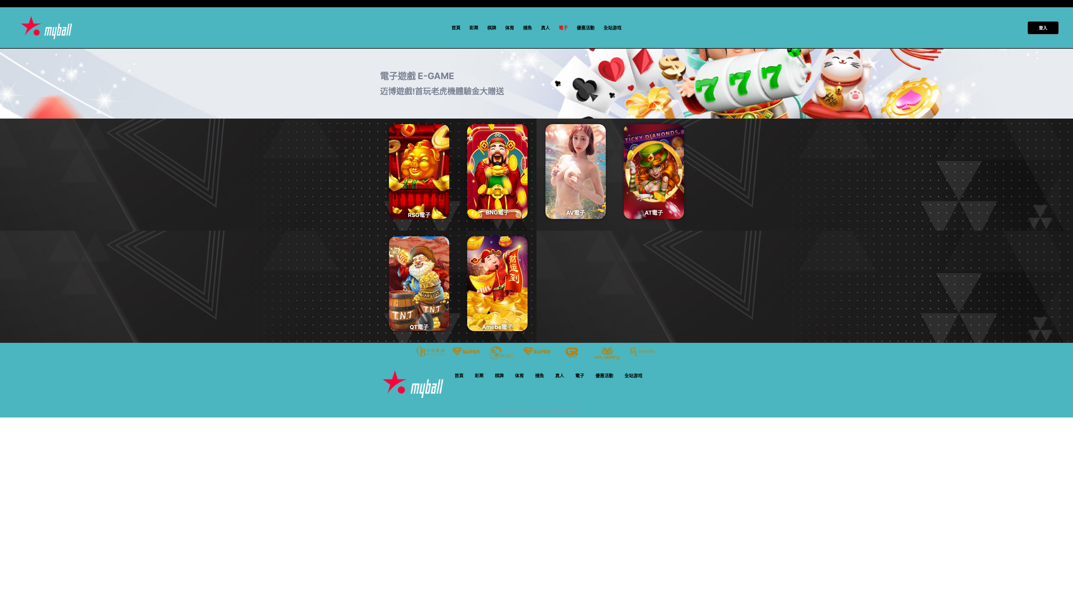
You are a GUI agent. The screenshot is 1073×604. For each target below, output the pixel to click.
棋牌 (491, 27)
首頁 (456, 27)
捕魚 (527, 27)
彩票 (473, 27)
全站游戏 (612, 27)
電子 (563, 27)
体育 (509, 27)
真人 (545, 27)
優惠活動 (586, 27)
